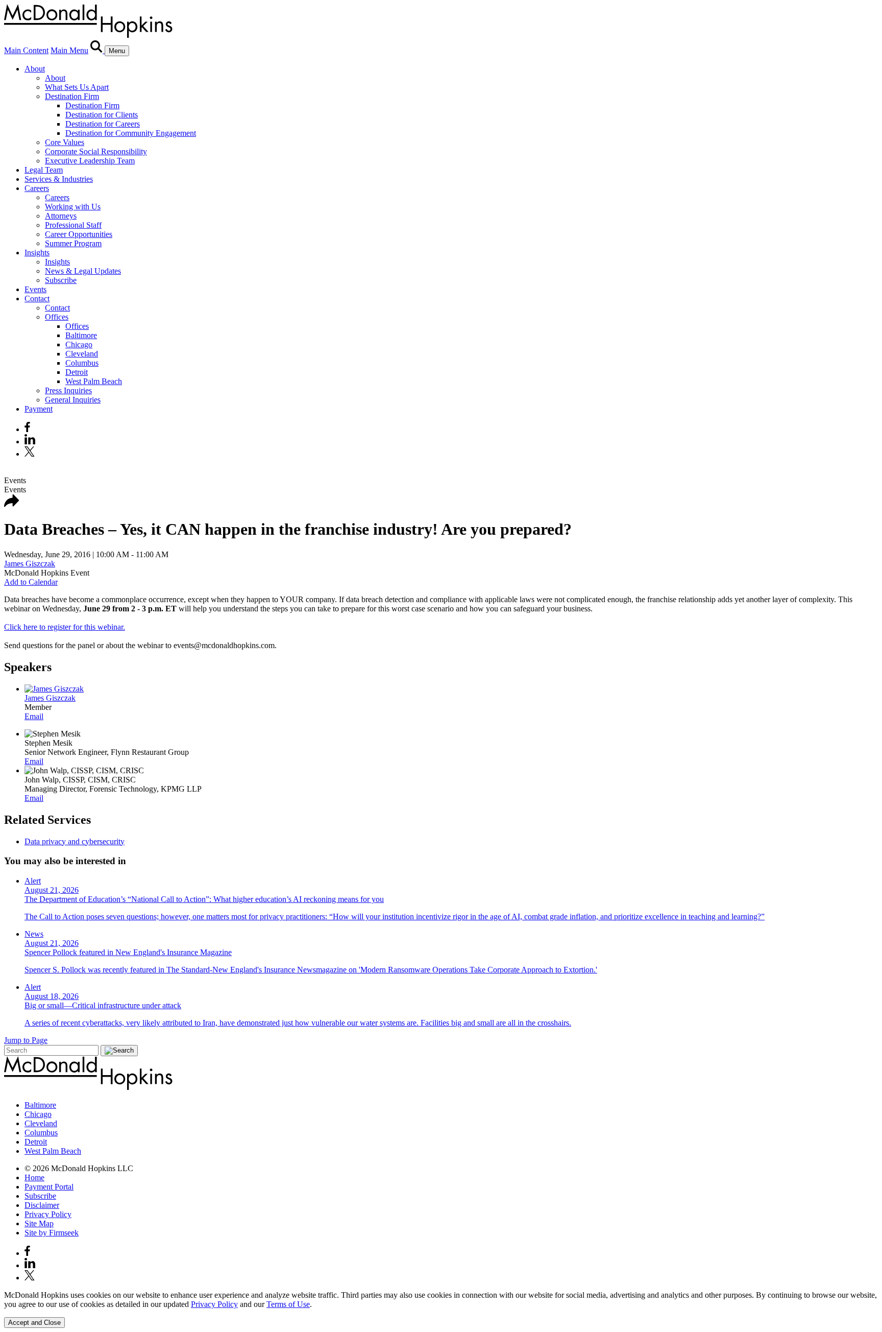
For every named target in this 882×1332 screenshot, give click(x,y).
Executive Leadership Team (90, 160)
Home (34, 1177)
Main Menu (69, 50)
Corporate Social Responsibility (96, 151)
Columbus (82, 363)
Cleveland (81, 353)
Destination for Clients (101, 114)
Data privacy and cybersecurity (74, 841)
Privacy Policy (47, 1214)
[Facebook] (27, 429)
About (34, 68)
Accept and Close (34, 1322)
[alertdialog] (441, 1309)
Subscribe (61, 280)
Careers (36, 188)
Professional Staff (73, 225)
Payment (38, 409)
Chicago (78, 344)
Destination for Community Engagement (130, 133)
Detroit (76, 372)
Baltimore (81, 335)
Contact (37, 298)
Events (35, 289)
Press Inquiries (68, 390)
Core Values (64, 142)
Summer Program (73, 243)
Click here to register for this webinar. (64, 627)
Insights (37, 252)
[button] (11, 504)
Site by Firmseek (51, 1232)
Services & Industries (58, 179)
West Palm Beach (93, 381)
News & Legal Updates (83, 271)
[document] (441, 1300)
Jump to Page (25, 1040)
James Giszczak (29, 563)
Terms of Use (288, 1304)
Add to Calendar (31, 582)
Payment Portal (49, 1186)
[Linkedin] (29, 441)
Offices (56, 317)
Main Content (26, 50)
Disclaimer (41, 1205)
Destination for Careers (102, 124)
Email (33, 716)
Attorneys (61, 215)
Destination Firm (72, 96)
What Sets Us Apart (77, 87)
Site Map (39, 1223)
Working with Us (73, 206)
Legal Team (43, 169)
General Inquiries (73, 399)
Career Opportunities (78, 234)
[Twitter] (30, 453)
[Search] (97, 50)
